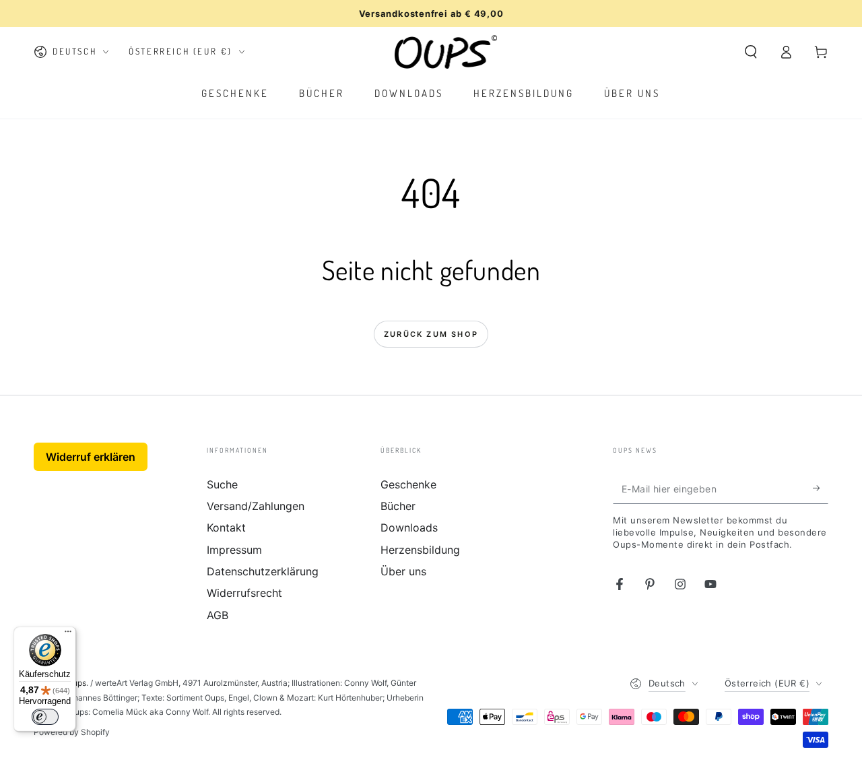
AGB (217, 615)
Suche (222, 484)
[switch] (45, 717)
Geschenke (408, 484)
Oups (76, 683)
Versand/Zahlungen (255, 506)
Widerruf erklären (90, 456)
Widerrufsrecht (244, 593)
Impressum (234, 549)
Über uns (403, 571)
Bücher (398, 506)
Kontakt (226, 527)
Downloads (409, 527)
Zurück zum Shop (431, 334)
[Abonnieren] (820, 488)
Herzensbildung (420, 549)
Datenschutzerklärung (263, 571)
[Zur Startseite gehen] (446, 52)
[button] (750, 52)
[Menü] (68, 635)
